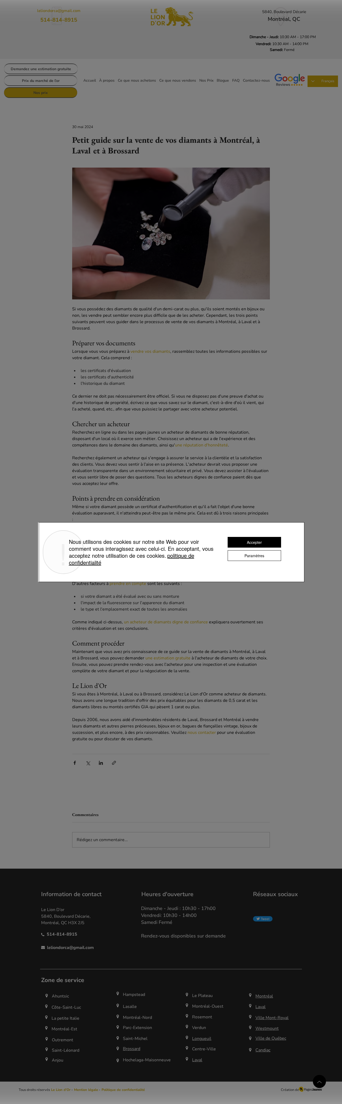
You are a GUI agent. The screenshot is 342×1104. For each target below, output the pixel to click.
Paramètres (254, 555)
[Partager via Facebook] (74, 762)
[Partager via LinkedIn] (100, 762)
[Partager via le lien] (113, 762)
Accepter (254, 542)
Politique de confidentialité (123, 1089)
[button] (85, 1089)
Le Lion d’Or (61, 1089)
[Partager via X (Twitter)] (87, 762)
